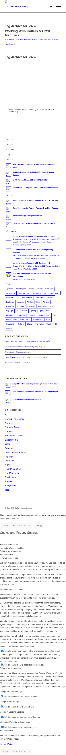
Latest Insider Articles (16, 452)
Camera (32, 288)
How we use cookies (9, 557)
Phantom (31, 315)
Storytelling (39, 324)
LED (17, 310)
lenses (24, 310)
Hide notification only (22, 525)
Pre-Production (12, 473)
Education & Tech (30, 39)
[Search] (50, 6)
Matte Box (21, 315)
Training (49, 324)
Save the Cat (25, 319)
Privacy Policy (6, 730)
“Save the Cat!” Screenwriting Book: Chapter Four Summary (26, 357)
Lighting (40, 39)
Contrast (9, 297)
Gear (7, 443)
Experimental (11, 439)
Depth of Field (26, 297)
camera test (10, 293)
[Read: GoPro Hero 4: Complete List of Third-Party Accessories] (8, 189)
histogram (31, 306)
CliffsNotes (37, 293)
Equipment (10, 302)
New (7, 464)
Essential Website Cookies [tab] (12, 547)
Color (46, 293)
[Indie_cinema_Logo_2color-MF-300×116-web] (27, 6)
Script (48, 319)
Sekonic (21, 324)
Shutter (30, 324)
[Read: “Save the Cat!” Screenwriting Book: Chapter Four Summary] (8, 225)
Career (8, 431)
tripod (57, 324)
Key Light (9, 310)
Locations (10, 460)
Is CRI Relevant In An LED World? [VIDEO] (30, 180)
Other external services (10, 668)
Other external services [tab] (10, 551)
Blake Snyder (21, 288)
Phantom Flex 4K (43, 315)
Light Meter (10, 315)
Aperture (9, 288)
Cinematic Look (24, 293)
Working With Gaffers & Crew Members (27, 33)
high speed (21, 306)
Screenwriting (38, 319)
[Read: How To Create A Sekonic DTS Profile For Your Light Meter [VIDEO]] (8, 166)
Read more (10, 43)
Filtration (46, 302)
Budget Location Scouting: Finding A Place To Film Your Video (27, 341)
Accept (5, 525)
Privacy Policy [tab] (6, 554)
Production (10, 477)
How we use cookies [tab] (9, 544)
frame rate (10, 306)
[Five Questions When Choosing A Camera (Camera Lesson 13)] (33, 82)
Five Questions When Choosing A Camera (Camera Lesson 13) (31, 110)
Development (40, 297)
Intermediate (42, 306)
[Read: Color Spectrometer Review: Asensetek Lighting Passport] (8, 209)
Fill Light (30, 302)
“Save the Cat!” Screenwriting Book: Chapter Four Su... (35, 223)
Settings (38, 525)
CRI (17, 297)
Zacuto (9, 328)
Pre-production (11, 319)
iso (51, 306)
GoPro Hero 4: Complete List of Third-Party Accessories (35, 187)
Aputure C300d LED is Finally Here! (18, 362)
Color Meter (54, 293)
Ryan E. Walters (53, 39)
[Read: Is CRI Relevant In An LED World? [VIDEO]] (8, 181)
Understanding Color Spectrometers (27, 215)
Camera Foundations (45, 288)
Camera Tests (12, 427)
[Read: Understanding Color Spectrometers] (8, 217)
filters (38, 302)
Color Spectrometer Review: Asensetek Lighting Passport (36, 208)
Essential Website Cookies (12, 589)
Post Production (13, 468)
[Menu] (57, 6)
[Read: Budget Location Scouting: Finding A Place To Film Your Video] (8, 202)
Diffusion (50, 297)
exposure (20, 302)
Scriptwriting (10, 324)
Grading (9, 448)
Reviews (9, 481)
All (7, 39)
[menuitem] (50, 6)
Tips (7, 489)
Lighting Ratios (44, 310)
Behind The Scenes (16, 39)
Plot (54, 315)
